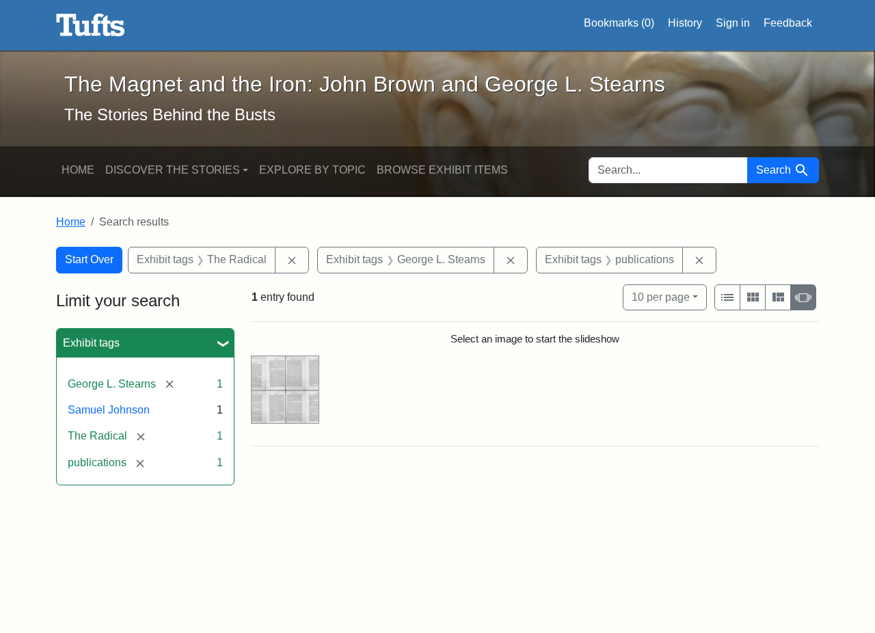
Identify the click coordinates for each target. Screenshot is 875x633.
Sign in (733, 23)
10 (661, 297)
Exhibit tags (91, 343)
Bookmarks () (619, 23)
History (685, 23)
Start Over (89, 259)
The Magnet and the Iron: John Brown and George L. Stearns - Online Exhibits (90, 25)
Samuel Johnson (109, 410)
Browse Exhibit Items (442, 170)
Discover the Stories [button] (172, 170)
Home (78, 170)
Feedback (788, 23)
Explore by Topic (312, 170)
